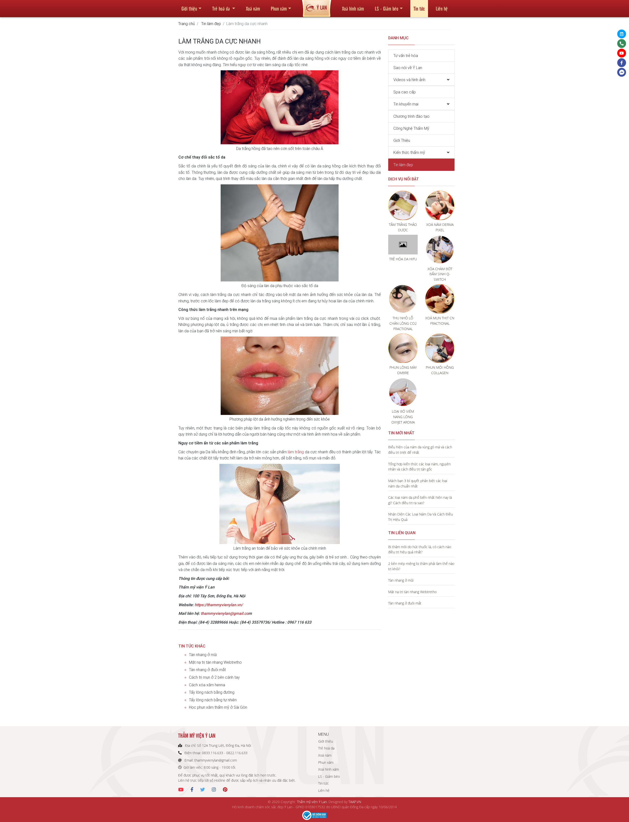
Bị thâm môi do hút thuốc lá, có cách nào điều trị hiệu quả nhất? (419, 549)
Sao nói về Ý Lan (407, 67)
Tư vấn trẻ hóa (405, 55)
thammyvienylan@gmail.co (224, 613)
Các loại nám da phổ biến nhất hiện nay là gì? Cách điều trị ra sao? (420, 500)
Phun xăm (279, 8)
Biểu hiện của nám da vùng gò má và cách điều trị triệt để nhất (420, 450)
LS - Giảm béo (386, 8)
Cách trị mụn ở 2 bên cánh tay (214, 677)
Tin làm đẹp (211, 23)
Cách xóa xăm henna (207, 684)
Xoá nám (253, 8)
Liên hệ (442, 8)
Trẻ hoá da (221, 8)
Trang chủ (186, 23)
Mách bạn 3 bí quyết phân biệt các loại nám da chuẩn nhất (417, 483)
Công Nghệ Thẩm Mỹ (411, 128)
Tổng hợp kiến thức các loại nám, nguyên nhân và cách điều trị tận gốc (419, 467)
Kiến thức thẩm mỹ (409, 152)
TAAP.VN (354, 801)
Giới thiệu (189, 8)
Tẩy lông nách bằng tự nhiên (213, 699)
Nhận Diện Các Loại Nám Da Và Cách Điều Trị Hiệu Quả (420, 517)
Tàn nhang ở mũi (203, 654)
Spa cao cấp (404, 91)
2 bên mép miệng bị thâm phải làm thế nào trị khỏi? (421, 566)
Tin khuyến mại (405, 104)
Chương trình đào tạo (411, 116)
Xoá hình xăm (353, 8)
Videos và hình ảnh (409, 79)
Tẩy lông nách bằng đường (211, 692)
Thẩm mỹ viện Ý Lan (312, 801)
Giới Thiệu (401, 140)
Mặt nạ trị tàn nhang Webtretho (215, 662)
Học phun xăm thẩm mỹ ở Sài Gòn (218, 707)
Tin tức (419, 8)
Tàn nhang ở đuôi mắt (207, 669)
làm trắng (296, 451)
